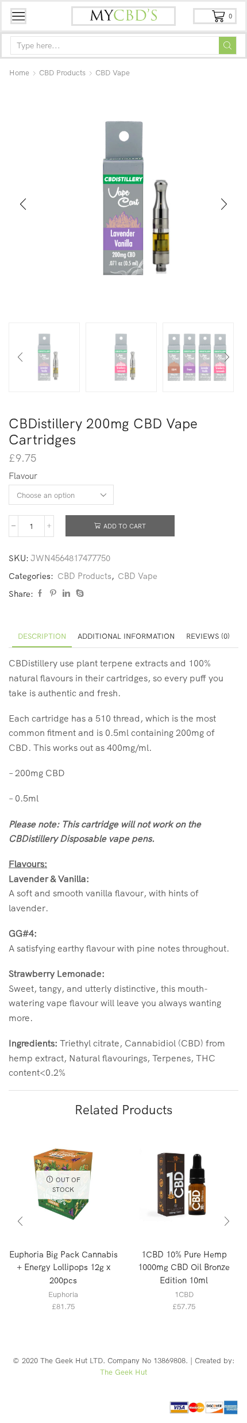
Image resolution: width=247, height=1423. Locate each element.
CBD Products (62, 72)
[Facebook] (40, 593)
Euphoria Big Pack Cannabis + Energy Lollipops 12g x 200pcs (63, 1267)
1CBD (184, 1294)
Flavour (23, 475)
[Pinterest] (53, 593)
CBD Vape (112, 72)
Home (19, 72)
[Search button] (227, 45)
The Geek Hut (123, 1371)
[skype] (78, 593)
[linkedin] (66, 593)
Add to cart (124, 526)
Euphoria (63, 1294)
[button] (23, 204)
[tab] (42, 636)
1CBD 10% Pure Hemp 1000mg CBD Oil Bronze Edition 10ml (184, 1267)
